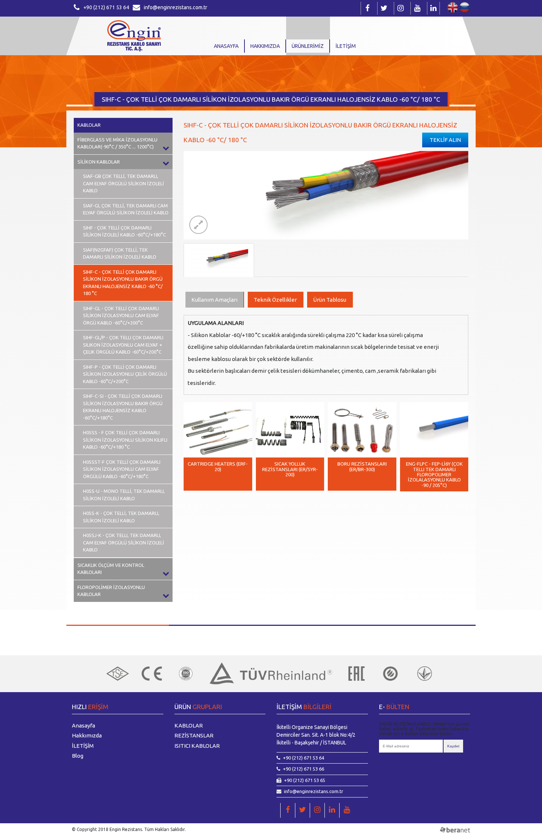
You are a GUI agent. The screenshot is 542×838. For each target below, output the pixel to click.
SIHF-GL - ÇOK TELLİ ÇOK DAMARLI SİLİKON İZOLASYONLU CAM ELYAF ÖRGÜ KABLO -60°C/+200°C (121, 315)
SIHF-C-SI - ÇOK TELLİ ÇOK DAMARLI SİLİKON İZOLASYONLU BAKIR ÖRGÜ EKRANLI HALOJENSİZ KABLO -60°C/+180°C (123, 406)
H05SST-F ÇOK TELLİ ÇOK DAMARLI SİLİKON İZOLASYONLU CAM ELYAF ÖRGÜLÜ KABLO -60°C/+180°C (121, 469)
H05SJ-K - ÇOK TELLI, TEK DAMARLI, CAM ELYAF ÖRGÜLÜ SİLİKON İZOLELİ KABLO (123, 542)
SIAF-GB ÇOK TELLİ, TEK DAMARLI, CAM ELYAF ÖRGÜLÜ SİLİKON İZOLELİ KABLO (123, 183)
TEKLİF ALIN (445, 140)
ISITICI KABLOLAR (197, 746)
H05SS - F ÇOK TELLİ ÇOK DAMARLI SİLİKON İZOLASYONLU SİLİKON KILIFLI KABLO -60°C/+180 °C (125, 439)
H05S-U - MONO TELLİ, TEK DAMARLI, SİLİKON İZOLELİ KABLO (124, 494)
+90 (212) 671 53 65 (304, 780)
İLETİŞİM (346, 46)
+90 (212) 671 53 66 (303, 768)
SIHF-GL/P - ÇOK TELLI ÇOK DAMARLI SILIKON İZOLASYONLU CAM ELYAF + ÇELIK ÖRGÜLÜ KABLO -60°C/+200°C (123, 344)
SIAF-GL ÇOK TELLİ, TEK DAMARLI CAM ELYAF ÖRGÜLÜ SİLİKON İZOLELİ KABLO (125, 209)
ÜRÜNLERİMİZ (308, 46)
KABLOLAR (89, 124)
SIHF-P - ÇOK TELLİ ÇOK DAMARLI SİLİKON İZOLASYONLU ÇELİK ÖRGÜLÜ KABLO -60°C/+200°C (125, 374)
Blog (77, 756)
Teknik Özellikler (275, 300)
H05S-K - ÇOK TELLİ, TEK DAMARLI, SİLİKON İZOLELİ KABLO (121, 517)
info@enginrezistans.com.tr (175, 7)
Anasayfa (226, 46)
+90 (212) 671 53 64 (106, 7)
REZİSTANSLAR (193, 735)
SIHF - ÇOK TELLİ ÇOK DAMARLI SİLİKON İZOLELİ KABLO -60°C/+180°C (124, 231)
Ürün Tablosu (329, 300)
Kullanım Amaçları (214, 300)
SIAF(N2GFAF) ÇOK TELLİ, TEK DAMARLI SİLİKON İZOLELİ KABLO (119, 253)
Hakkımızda (265, 46)
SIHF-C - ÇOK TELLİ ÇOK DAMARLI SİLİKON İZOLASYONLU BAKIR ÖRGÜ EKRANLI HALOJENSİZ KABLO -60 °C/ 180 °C (123, 282)
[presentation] (195, 513)
